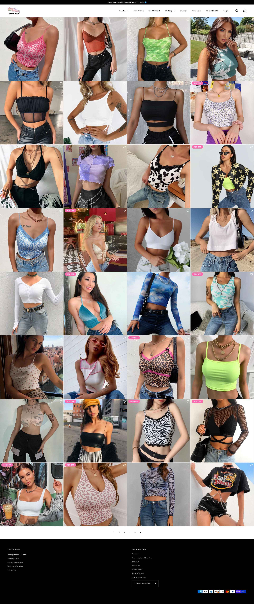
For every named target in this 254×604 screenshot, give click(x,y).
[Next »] (140, 532)
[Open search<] (236, 10)
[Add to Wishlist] (61, 20)
